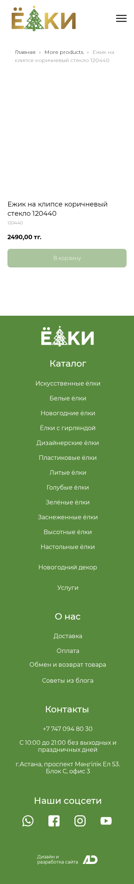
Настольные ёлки (68, 546)
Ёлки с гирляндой (68, 428)
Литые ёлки (68, 472)
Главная (25, 52)
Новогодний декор (67, 567)
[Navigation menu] (121, 18)
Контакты (67, 709)
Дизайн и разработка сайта (57, 859)
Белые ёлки (68, 398)
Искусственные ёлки (67, 383)
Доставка (68, 636)
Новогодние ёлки (68, 413)
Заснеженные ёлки (68, 517)
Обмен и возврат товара (67, 664)
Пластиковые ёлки (68, 457)
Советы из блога (67, 680)
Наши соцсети (68, 800)
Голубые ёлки (68, 487)
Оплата (68, 650)
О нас (68, 616)
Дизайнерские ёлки (67, 442)
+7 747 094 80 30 (68, 728)
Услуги (68, 587)
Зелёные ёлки (68, 502)
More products (64, 52)
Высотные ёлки (68, 532)
